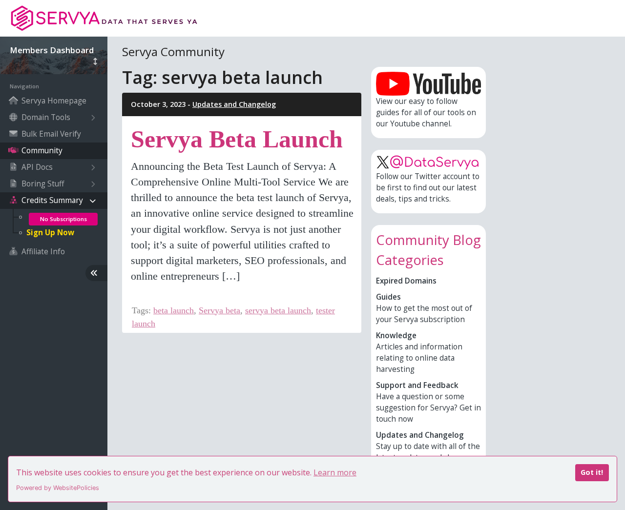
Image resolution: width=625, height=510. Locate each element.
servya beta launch (278, 310)
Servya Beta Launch (237, 139)
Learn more (334, 472)
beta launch (173, 310)
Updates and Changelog (234, 104)
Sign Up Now (50, 232)
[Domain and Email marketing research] (107, 18)
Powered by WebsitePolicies (57, 487)
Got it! (592, 472)
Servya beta (219, 310)
